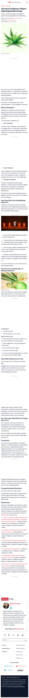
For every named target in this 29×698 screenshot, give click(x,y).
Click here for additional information (16, 686)
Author (11, 599)
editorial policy (5, 515)
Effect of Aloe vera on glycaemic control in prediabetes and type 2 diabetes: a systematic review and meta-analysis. (14, 519)
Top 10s (8, 6)
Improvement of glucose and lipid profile (14, 540)
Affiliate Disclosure (20, 648)
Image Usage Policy (20, 645)
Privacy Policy (19, 651)
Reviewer (5, 599)
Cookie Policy (19, 658)
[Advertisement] (14, 74)
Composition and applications (11, 549)
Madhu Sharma (15, 603)
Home (3, 6)
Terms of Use (19, 654)
